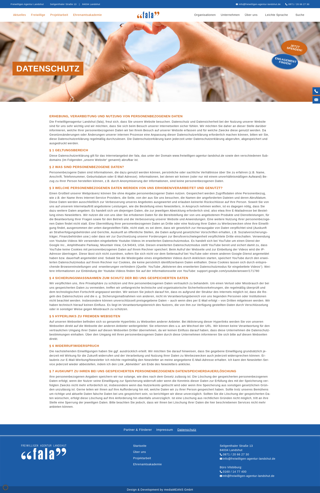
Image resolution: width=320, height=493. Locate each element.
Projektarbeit (59, 14)
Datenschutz (186, 429)
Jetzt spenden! (295, 48)
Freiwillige (38, 14)
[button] (5, 487)
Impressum (164, 429)
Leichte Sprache (276, 14)
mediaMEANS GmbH (178, 489)
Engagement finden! (286, 60)
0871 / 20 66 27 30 (298, 4)
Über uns (251, 14)
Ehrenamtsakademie (87, 14)
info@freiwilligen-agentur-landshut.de (260, 4)
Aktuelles (19, 14)
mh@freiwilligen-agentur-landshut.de (248, 476)
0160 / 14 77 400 (234, 471)
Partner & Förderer (138, 429)
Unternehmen (230, 14)
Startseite (139, 445)
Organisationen (205, 14)
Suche (300, 14)
